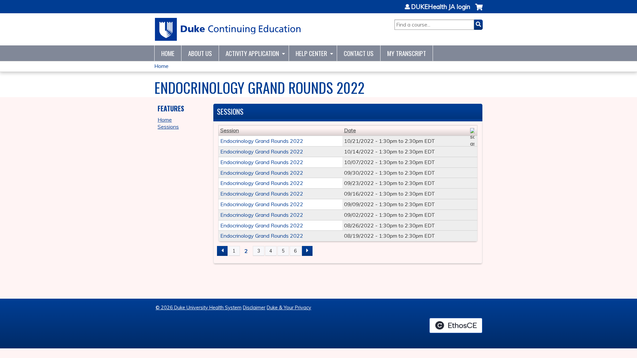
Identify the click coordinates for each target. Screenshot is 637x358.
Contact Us (359, 53)
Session (229, 130)
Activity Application (252, 53)
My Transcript (406, 53)
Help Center (311, 53)
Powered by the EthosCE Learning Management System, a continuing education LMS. (456, 325)
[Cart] (479, 10)
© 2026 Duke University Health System (199, 308)
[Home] (228, 29)
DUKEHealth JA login (440, 7)
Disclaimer (254, 308)
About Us (200, 53)
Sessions (168, 126)
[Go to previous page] (222, 251)
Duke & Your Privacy (289, 308)
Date (350, 130)
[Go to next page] (307, 251)
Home (168, 53)
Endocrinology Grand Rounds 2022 (261, 141)
